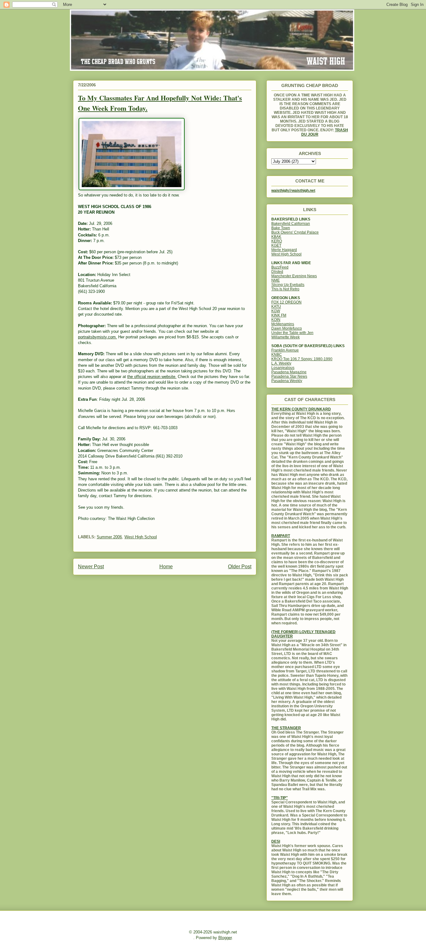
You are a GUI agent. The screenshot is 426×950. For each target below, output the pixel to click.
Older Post (239, 566)
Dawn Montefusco (286, 328)
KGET (276, 245)
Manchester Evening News (294, 276)
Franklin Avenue (285, 350)
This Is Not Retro (285, 289)
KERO (276, 241)
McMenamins (282, 324)
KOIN (275, 319)
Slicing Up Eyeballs (287, 285)
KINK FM (278, 315)
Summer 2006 (109, 537)
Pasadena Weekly (286, 381)
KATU (276, 306)
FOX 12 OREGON (286, 302)
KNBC (276, 354)
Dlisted (277, 271)
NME (275, 280)
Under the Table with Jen (292, 333)
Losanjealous (282, 368)
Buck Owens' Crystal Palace (295, 232)
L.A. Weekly (281, 363)
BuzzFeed (279, 267)
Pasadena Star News (289, 376)
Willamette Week (285, 337)
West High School (140, 537)
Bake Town (280, 228)
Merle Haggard (284, 250)
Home (166, 566)
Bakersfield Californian (290, 223)
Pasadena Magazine (289, 372)
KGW (275, 311)
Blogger (225, 937)
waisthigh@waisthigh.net (293, 190)
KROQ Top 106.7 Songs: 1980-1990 (301, 359)
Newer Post (91, 566)
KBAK (276, 237)
